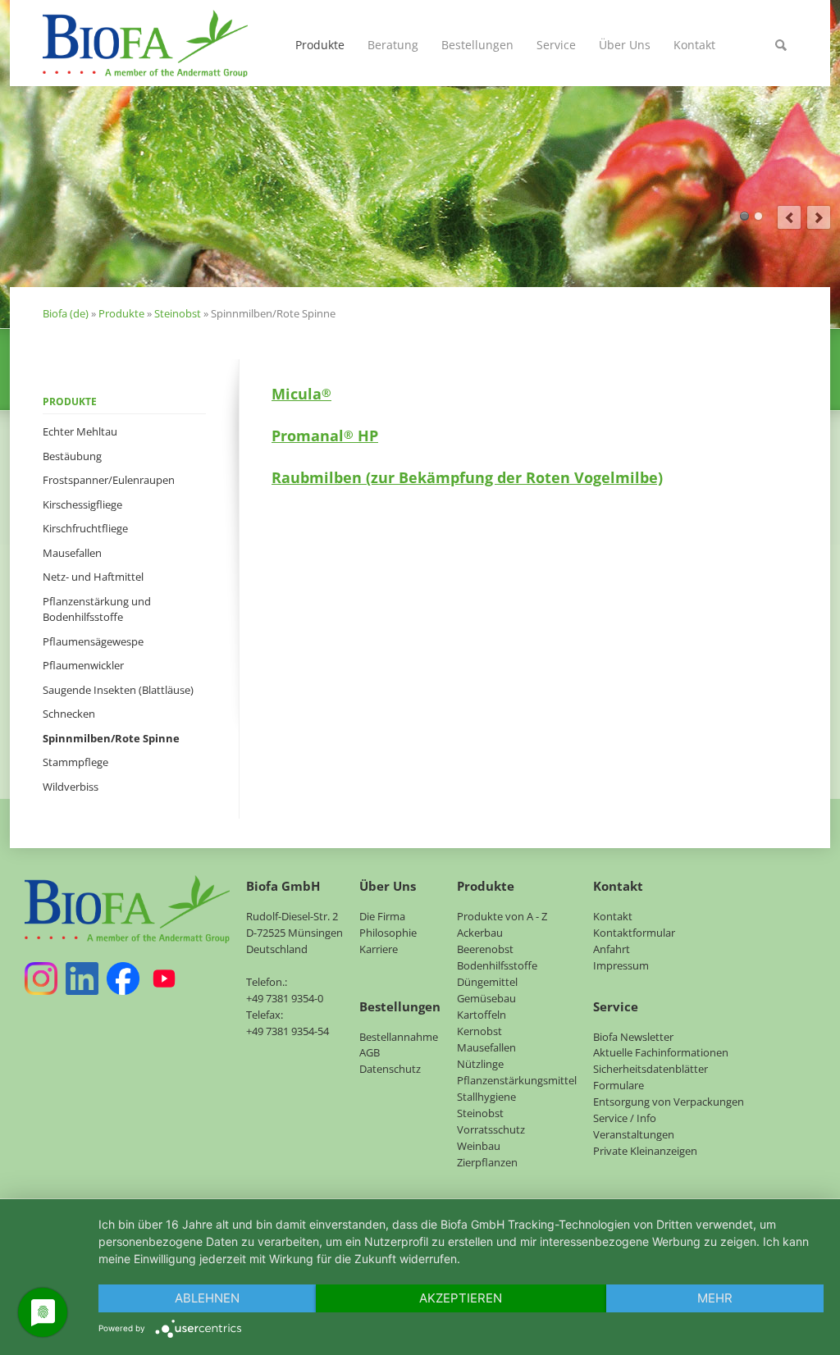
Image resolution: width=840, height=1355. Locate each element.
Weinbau (478, 1145)
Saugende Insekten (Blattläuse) (118, 689)
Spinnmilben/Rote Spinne (111, 738)
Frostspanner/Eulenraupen (109, 479)
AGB (369, 1052)
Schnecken (69, 713)
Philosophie (388, 932)
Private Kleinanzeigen (645, 1150)
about (744, 216)
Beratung (393, 44)
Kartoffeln (481, 1014)
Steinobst (177, 313)
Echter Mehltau (80, 431)
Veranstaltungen (633, 1134)
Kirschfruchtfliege (85, 528)
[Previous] (789, 217)
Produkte (320, 44)
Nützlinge (480, 1063)
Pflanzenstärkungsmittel (517, 1080)
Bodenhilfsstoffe (497, 965)
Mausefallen (72, 552)
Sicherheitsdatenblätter (650, 1068)
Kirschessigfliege (82, 504)
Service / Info (624, 1118)
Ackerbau (480, 932)
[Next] (818, 217)
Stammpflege (75, 762)
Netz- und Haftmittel (93, 576)
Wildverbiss (70, 786)
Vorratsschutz (491, 1129)
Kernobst (479, 1031)
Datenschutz (390, 1068)
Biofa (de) (66, 313)
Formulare (618, 1085)
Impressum (621, 965)
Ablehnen (207, 1298)
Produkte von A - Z (502, 916)
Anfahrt (611, 949)
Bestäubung (72, 456)
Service (556, 44)
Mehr (715, 1298)
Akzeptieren (460, 1298)
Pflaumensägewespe (93, 641)
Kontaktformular (634, 932)
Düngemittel (487, 981)
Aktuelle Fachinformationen (660, 1052)
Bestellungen (477, 44)
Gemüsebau (486, 998)
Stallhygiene (486, 1096)
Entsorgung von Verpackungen (668, 1101)
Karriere (378, 949)
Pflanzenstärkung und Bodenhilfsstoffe (97, 609)
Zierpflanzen (487, 1162)
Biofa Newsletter (633, 1036)
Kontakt (694, 44)
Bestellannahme (398, 1036)
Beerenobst (485, 949)
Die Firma (382, 916)
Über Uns (625, 44)
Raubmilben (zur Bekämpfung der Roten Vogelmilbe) (467, 477)
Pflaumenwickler (83, 665)
